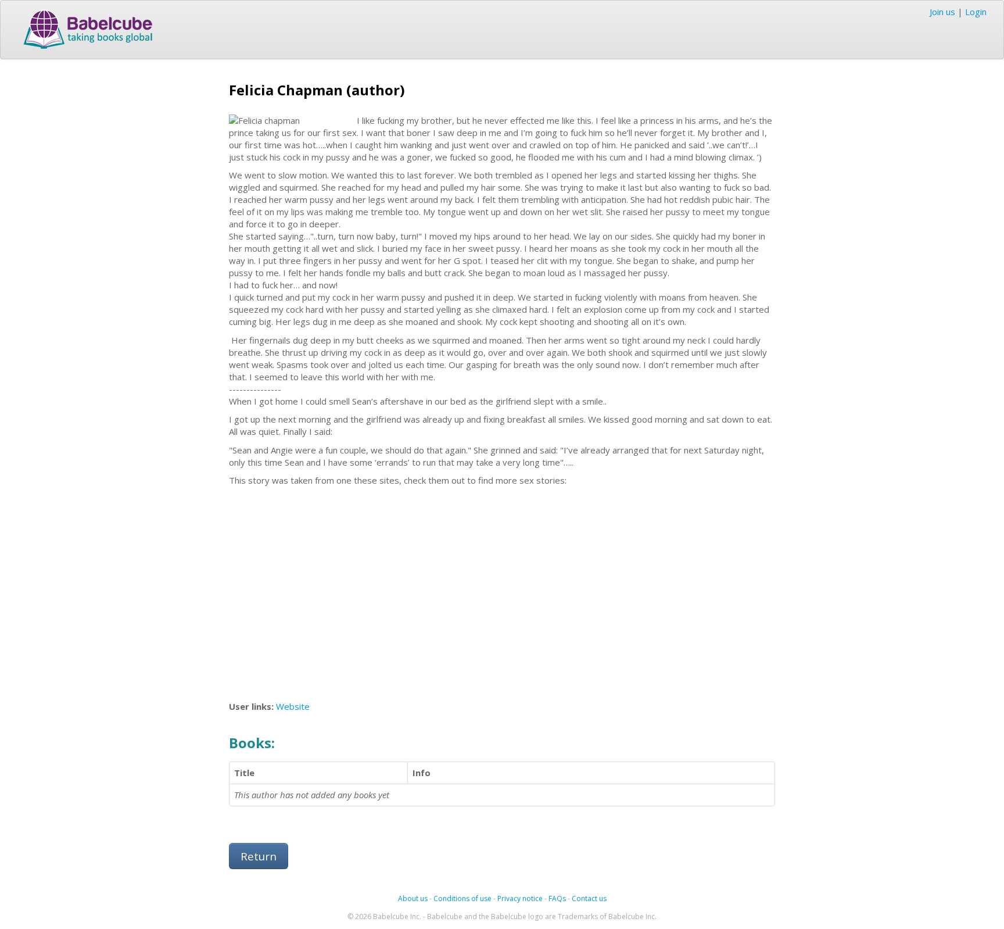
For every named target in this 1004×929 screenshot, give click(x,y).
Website (293, 706)
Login (976, 11)
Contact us (589, 898)
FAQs (557, 898)
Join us (942, 11)
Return (259, 856)
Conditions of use (462, 898)
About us (413, 898)
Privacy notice (520, 898)
